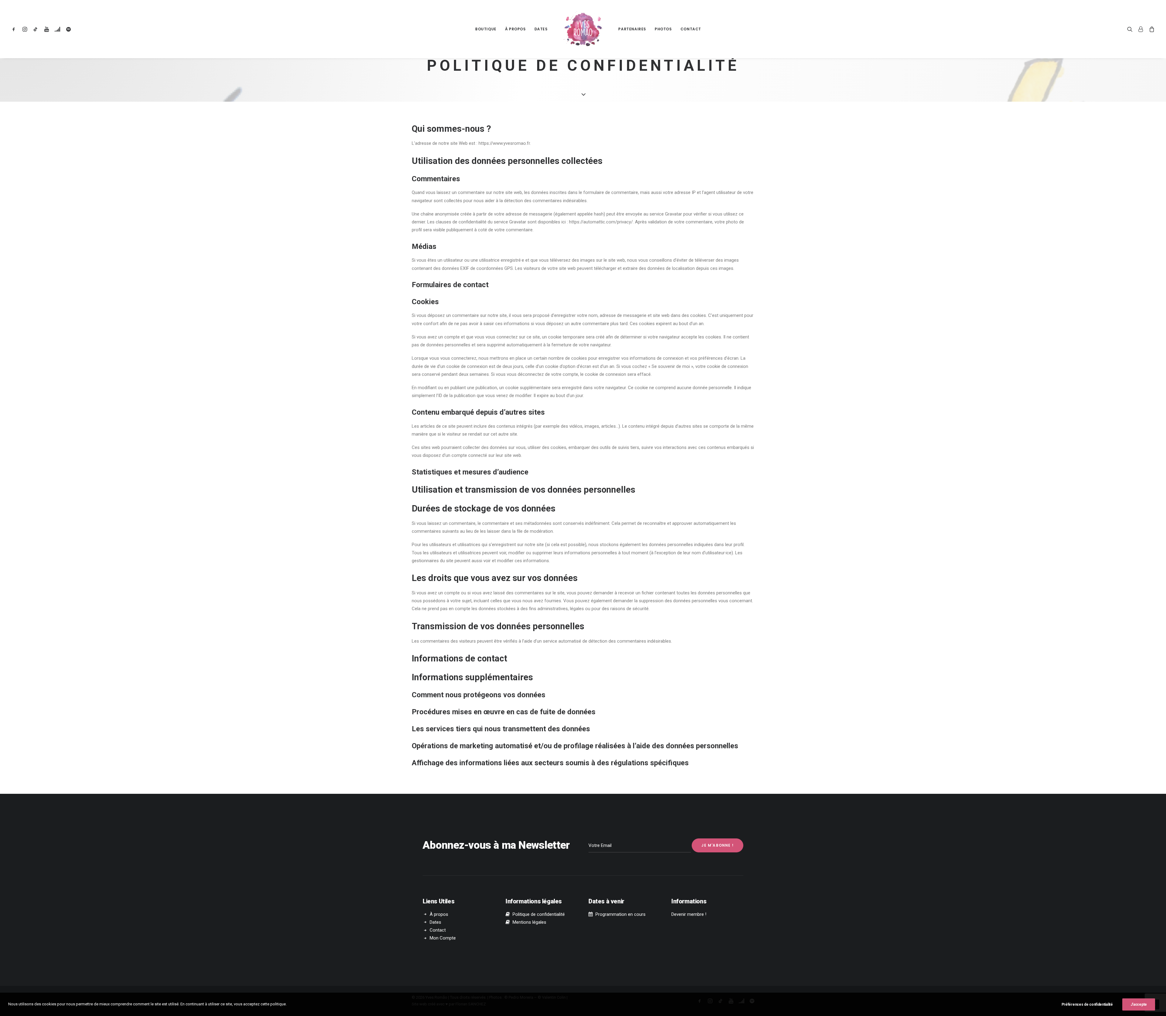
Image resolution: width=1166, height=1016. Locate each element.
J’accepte (1138, 1004)
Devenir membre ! (688, 914)
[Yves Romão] (583, 29)
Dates (541, 29)
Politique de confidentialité (539, 914)
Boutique (485, 29)
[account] (1140, 29)
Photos (663, 29)
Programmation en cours (620, 914)
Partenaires (632, 29)
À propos (515, 29)
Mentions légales (529, 922)
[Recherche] (1131, 29)
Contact (690, 29)
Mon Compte (443, 938)
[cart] (1150, 29)
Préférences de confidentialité (1087, 1004)
